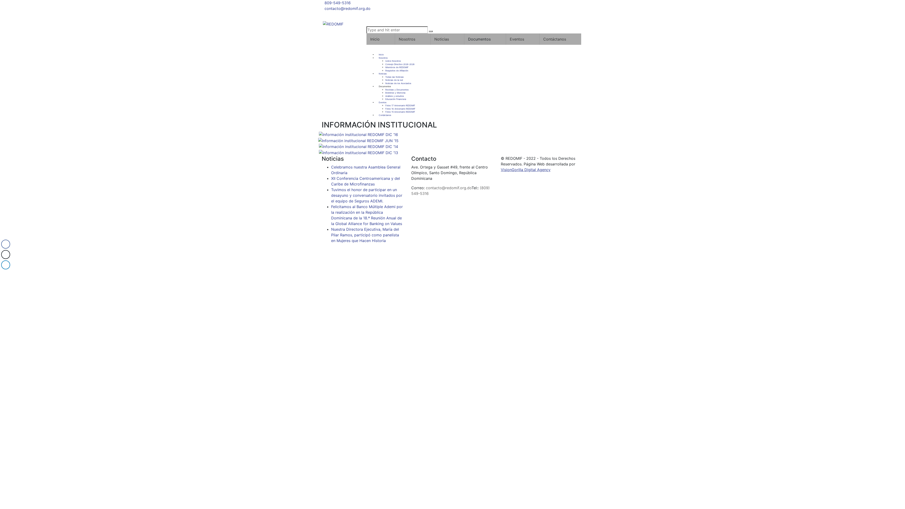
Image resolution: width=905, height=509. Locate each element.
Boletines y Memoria (395, 92)
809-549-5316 (338, 2)
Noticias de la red (394, 80)
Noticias (441, 39)
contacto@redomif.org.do (347, 8)
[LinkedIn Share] (5, 264)
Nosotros (407, 39)
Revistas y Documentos (397, 89)
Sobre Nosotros (393, 61)
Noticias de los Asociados (398, 83)
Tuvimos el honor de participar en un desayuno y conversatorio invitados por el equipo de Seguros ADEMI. (366, 195)
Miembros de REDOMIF (396, 67)
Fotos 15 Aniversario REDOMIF (400, 112)
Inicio (375, 39)
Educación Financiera (395, 99)
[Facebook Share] (5, 244)
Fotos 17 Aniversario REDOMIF (400, 105)
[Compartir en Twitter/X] (5, 254)
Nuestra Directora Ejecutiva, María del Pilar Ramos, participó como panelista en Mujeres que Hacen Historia (365, 235)
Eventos (517, 39)
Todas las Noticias (394, 77)
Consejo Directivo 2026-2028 (400, 64)
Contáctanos (554, 39)
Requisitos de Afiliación (396, 70)
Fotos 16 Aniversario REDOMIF (400, 108)
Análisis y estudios (394, 96)
